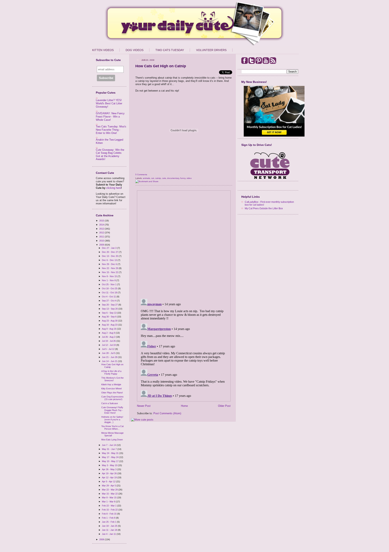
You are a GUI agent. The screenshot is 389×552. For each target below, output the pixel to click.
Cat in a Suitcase (109, 403)
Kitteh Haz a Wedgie (111, 384)
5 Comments (141, 174)
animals (146, 178)
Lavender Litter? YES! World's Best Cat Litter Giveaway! (109, 103)
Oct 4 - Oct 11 (109, 296)
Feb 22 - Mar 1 (109, 505)
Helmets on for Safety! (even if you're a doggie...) (112, 419)
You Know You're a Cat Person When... (112, 427)
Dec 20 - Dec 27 (110, 252)
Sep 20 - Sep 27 (110, 304)
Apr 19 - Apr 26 (109, 473)
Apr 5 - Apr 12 (109, 481)
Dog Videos (134, 50)
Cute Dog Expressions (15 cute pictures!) (112, 397)
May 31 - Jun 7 (109, 449)
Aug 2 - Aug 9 (109, 333)
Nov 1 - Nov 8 (109, 280)
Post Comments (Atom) (167, 413)
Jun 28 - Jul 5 (109, 353)
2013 (102, 228)
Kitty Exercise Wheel (111, 388)
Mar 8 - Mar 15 (109, 497)
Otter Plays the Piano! (112, 392)
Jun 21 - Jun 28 (110, 357)
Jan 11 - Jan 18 (110, 530)
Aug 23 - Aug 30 (110, 320)
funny (182, 178)
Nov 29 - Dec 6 (110, 264)
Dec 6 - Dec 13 (110, 260)
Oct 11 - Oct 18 (110, 292)
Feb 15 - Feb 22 (110, 509)
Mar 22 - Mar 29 (110, 489)
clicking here (113, 187)
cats (164, 178)
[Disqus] (183, 243)
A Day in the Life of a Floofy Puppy (111, 372)
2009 (102, 244)
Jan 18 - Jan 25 (110, 526)
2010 (102, 240)
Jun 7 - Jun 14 (109, 445)
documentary (173, 178)
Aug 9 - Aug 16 (109, 329)
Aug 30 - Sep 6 (109, 316)
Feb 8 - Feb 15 (109, 513)
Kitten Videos (103, 50)
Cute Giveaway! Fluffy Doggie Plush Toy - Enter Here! (112, 410)
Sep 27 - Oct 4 (109, 300)
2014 (102, 224)
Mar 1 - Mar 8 (109, 501)
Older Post (224, 405)
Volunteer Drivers (211, 50)
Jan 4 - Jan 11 (109, 534)
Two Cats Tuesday (169, 50)
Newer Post (144, 405)
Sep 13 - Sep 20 (110, 308)
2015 (102, 220)
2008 (102, 539)
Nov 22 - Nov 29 (110, 268)
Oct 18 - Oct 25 (110, 288)
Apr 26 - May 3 (109, 469)
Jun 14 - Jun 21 (110, 361)
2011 (102, 236)
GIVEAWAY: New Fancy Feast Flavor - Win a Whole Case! (110, 116)
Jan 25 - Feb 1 (109, 522)
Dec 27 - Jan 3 (109, 248)
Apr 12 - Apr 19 (109, 477)
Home (184, 405)
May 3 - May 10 (110, 465)
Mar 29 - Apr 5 (109, 485)
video (189, 178)
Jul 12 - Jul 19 (109, 345)
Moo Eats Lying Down (112, 439)
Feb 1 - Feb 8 (109, 518)
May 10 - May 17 (110, 461)
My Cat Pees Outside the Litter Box (264, 208)
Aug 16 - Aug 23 (110, 325)
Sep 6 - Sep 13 (109, 313)
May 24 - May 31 (110, 453)
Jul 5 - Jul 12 (108, 349)
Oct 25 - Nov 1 (109, 284)
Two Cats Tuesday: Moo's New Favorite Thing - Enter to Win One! (111, 129)
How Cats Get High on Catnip (160, 66)
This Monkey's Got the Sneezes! (112, 379)
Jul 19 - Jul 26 (109, 341)
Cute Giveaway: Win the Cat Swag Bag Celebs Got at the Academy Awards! (110, 154)
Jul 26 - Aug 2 (109, 337)
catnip (158, 178)
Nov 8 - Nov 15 (110, 276)
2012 (102, 232)
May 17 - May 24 (110, 457)
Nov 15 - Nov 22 (110, 272)
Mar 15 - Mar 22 (110, 493)
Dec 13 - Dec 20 (110, 256)
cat (152, 178)
